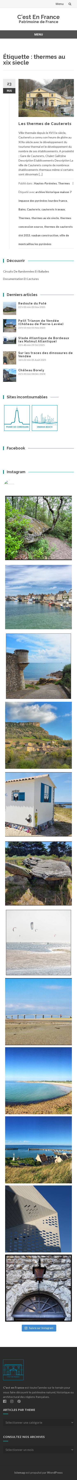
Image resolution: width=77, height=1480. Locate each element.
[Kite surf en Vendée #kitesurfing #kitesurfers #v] (38, 942)
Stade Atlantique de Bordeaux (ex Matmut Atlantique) (43, 339)
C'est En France (38, 17)
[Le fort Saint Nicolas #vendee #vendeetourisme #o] (38, 666)
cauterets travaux (53, 209)
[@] (15, 485)
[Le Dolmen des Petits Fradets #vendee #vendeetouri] (38, 873)
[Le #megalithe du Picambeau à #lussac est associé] (38, 527)
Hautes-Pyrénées (45, 183)
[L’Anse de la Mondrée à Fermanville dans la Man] (38, 1080)
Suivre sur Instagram (41, 1328)
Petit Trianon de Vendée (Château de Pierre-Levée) (40, 322)
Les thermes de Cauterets (44, 123)
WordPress (55, 1472)
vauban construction (44, 235)
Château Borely (31, 370)
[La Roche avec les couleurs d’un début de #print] (38, 735)
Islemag (19, 1472)
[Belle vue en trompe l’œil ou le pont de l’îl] (38, 1011)
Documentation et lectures (21, 279)
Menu (60, 4)
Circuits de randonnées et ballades (26, 271)
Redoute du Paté (32, 303)
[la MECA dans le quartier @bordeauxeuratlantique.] (38, 1218)
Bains (22, 209)
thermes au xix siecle (45, 218)
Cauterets (33, 209)
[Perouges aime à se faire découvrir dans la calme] (38, 1288)
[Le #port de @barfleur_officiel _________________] (38, 597)
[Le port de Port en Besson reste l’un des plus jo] (38, 1149)
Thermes (64, 183)
